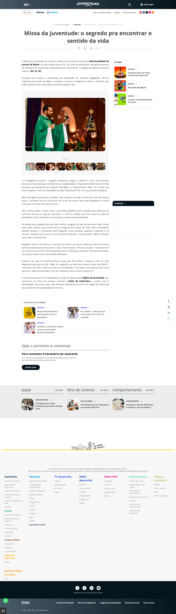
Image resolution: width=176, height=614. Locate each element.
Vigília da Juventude (93, 277)
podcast (82, 492)
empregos (108, 481)
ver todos (59, 390)
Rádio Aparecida (85, 478)
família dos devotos (13, 515)
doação (8, 510)
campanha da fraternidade (35, 485)
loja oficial (9, 532)
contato (117, 13)
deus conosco (160, 488)
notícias (8, 536)
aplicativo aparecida (38, 481)
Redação (34, 476)
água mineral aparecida (10, 485)
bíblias (157, 484)
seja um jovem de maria (102, 13)
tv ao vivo (58, 488)
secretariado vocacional (134, 511)
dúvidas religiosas (37, 491)
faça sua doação (129, 13)
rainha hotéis (10, 551)
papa (31, 517)
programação (60, 484)
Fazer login (30, 367)
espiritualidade (36, 494)
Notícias (77, 25)
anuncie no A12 (37, 524)
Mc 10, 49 (36, 71)
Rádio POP (111, 476)
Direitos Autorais (132, 603)
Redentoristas (138, 476)
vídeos (7, 562)
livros (156, 492)
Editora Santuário (160, 478)
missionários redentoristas (135, 492)
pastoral (8, 547)
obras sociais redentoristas (135, 505)
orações (32, 513)
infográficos (34, 502)
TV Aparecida (62, 476)
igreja (31, 498)
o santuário (9, 544)
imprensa (9, 525)
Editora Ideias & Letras (13, 572)
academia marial (12, 481)
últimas (40, 12)
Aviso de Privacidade (65, 603)
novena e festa (12, 539)
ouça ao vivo (84, 488)
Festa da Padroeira (79, 281)
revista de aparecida (10, 556)
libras (31, 506)
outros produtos (161, 496)
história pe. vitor (136, 481)
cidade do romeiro (12, 491)
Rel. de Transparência (87, 603)
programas (84, 499)
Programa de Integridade (110, 603)
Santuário (11, 476)
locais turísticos (11, 528)
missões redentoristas (138, 497)
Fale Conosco (148, 603)
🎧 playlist (52, 12)
